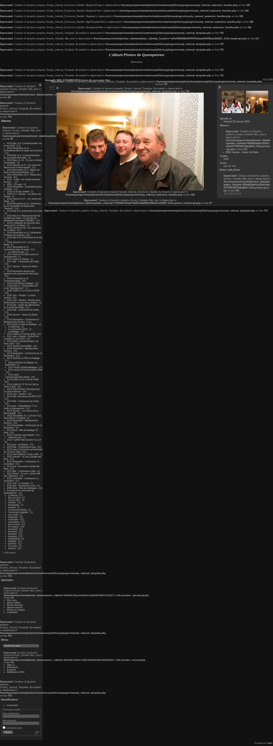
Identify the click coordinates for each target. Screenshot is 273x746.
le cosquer (13, 526)
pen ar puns (14, 524)
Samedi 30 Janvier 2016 (237, 121)
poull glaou (14, 522)
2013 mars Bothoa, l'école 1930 (23, 454)
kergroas (12, 536)
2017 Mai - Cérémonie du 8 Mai (23, 261)
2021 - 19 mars (14, 184)
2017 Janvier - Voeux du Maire (22, 266)
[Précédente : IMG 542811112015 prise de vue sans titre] (233, 102)
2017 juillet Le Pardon (18, 259)
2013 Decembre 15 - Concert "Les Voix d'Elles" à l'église (22, 416)
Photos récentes (15, 605)
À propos (11, 669)
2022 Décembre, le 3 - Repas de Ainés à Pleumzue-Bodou (22, 171)
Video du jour (15, 437)
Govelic (12, 507)
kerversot (12, 529)
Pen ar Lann (14, 497)
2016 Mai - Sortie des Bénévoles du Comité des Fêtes (22, 306)
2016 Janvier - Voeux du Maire (22, 314)
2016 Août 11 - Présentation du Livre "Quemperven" (21, 286)
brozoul (12, 548)
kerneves (12, 531)
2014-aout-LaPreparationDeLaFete (17, 375)
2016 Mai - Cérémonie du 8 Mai (23, 310)
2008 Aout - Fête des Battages (22, 488)
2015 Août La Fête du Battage (22, 324)
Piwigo (269, 743)
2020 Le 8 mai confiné (18, 191)
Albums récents (14, 607)
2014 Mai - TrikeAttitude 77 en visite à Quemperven (20, 407)
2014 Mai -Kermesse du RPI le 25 (24, 396)
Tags (9, 665)
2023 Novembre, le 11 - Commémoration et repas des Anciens (23, 149)
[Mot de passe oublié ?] (36, 733)
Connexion (12, 705)
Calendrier (12, 612)
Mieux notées (13, 602)
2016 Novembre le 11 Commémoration (16, 279)
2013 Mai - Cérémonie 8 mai (21, 447)
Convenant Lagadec (18, 512)
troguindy (13, 517)
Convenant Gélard (17, 510)
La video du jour (16, 252)
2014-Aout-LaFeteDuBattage (22, 367)
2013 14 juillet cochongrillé (21, 435)
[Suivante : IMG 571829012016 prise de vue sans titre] (257, 102)
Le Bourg (12, 495)
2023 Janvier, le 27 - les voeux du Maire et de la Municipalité (22, 166)
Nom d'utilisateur (11, 713)
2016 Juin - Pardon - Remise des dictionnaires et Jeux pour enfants (22, 301)
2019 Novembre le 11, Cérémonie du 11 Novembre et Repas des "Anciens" (22, 206)
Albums (6, 120)
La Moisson (14, 326)
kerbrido (12, 541)
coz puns (12, 546)
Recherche (12, 667)
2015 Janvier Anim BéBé (19, 346)
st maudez (13, 519)
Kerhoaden (14, 505)
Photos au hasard (16, 610)
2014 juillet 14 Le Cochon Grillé (23, 379)
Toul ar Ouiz (14, 500)
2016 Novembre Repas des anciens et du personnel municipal (21, 272)
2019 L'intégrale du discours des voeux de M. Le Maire (22, 224)
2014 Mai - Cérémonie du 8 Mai (23, 401)
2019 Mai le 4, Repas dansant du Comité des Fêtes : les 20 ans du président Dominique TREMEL (22, 218)
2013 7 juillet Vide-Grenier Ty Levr (24, 440)
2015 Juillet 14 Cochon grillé (21, 334)
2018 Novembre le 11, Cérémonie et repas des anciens (22, 233)
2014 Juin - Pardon (16, 394)
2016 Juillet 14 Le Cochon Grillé (23, 290)
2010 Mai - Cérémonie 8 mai (21, 485)
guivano (12, 543)
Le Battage (13, 331)
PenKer (12, 502)
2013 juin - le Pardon (17, 444)
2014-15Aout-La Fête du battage (23, 358)
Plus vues (12, 600)
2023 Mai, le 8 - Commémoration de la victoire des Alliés (22, 156)
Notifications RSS (16, 672)
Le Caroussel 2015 (17, 329)
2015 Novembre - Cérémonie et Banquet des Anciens (21, 320)
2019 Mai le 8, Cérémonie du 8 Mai (24, 211)
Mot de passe (9, 720)
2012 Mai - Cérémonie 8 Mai (21, 471)
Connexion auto (13, 728)
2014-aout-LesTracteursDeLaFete (25, 370)
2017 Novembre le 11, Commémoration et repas (16, 248)
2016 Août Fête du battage (20, 283)
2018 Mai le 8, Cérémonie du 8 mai (24, 237)
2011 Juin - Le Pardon (18, 483)
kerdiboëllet (14, 538)
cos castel (13, 514)
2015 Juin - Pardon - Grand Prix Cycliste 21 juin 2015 (21, 337)
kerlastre (12, 534)
